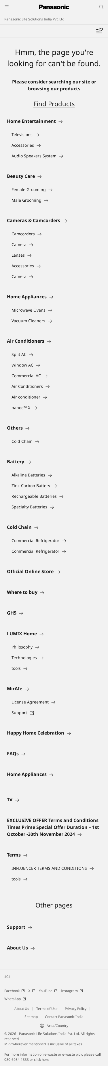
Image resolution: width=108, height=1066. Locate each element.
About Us (21, 1008)
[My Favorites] (99, 30)
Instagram (69, 990)
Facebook (12, 990)
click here (41, 1059)
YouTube (45, 990)
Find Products (54, 103)
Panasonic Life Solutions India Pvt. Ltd (34, 19)
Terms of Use (47, 1008)
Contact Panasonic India (64, 1016)
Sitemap (31, 1016)
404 (7, 976)
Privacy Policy (75, 1008)
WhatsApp (12, 998)
